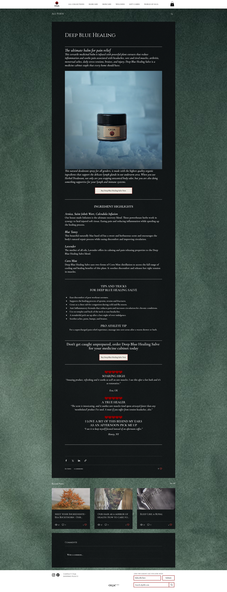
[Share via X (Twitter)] (72, 460)
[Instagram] (53, 575)
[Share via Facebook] (66, 460)
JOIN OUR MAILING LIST (142, 574)
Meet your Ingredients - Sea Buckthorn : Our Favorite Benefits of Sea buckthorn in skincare (70, 516)
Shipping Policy (70, 576)
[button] (172, 4)
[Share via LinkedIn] (79, 460)
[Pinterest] (58, 575)
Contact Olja (69, 574)
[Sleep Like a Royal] (156, 499)
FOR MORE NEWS (157, 574)
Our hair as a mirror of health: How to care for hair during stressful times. (113, 516)
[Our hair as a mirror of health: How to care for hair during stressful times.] (113, 499)
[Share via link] (85, 460)
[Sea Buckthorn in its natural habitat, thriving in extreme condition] (71, 499)
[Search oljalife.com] (171, 585)
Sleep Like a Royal (151, 514)
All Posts (58, 13)
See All (172, 483)
